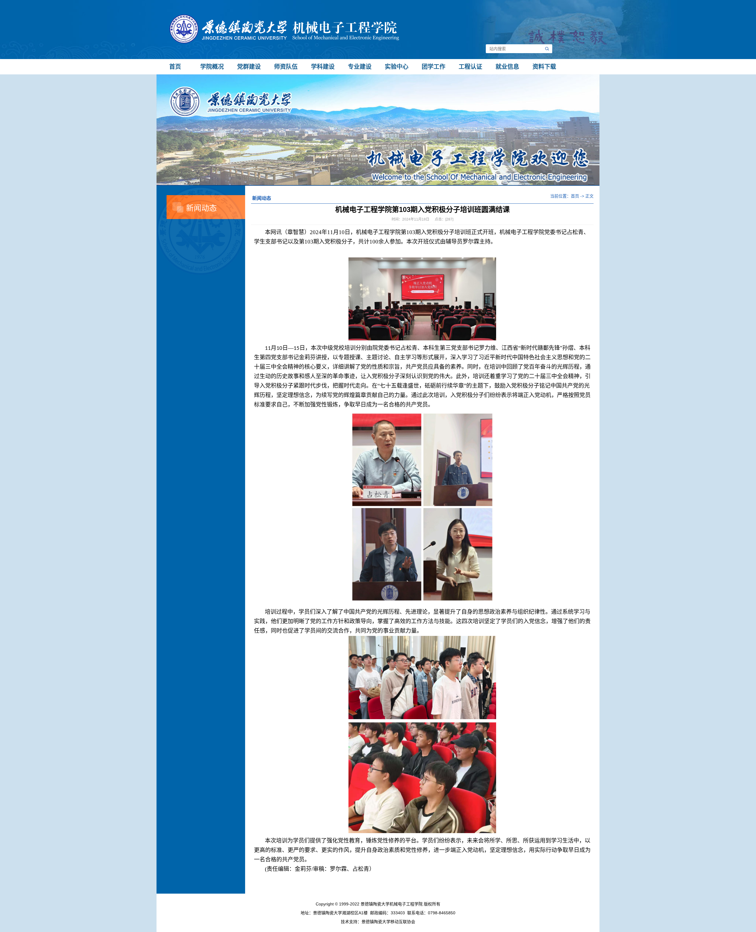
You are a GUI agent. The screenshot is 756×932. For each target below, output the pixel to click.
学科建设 (323, 66)
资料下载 (544, 66)
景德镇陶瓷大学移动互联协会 (388, 921)
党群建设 (249, 66)
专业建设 (360, 66)
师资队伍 (286, 66)
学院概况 (212, 66)
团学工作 (433, 66)
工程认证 (470, 66)
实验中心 (396, 66)
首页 (175, 66)
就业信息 (507, 66)
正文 (589, 196)
